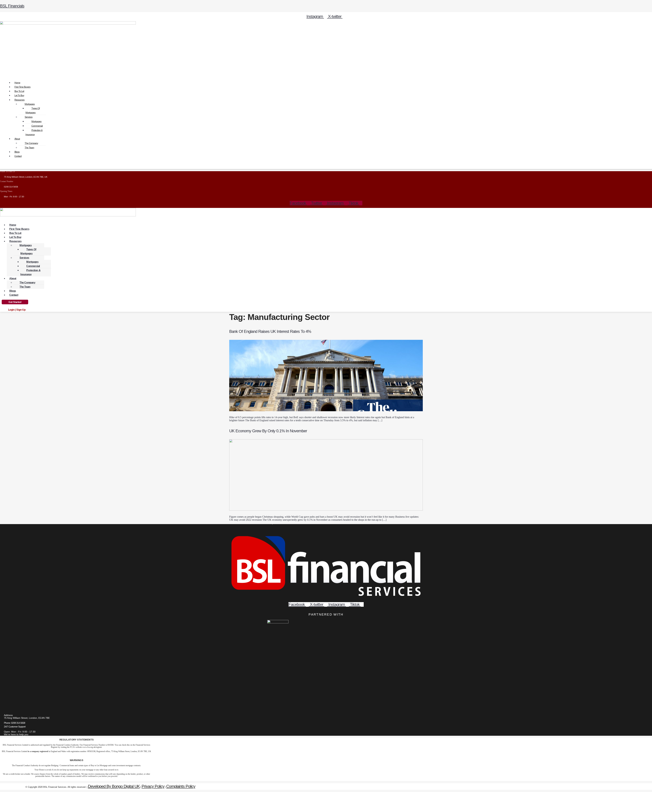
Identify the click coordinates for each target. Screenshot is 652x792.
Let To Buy (19, 95)
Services (28, 117)
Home (17, 82)
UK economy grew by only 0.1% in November (268, 431)
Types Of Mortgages (32, 110)
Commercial (37, 125)
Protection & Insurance (33, 132)
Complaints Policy (180, 786)
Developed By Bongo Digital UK (114, 786)
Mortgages (30, 104)
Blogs (17, 151)
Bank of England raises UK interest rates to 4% (270, 331)
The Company (31, 143)
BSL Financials (12, 6)
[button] (326, 71)
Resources (19, 99)
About (17, 138)
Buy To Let (19, 91)
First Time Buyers (22, 87)
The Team (29, 147)
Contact (18, 156)
